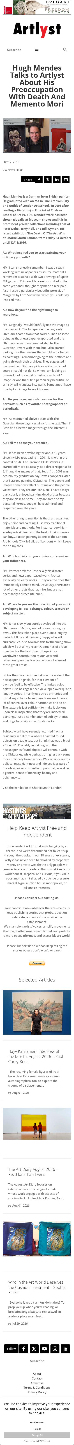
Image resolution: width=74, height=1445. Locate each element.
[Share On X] (48, 179)
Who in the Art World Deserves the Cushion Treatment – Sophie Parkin (37, 1287)
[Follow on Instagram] (54, 1348)
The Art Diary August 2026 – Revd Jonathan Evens (33, 1171)
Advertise (37, 1383)
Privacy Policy (37, 1392)
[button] (65, 49)
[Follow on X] (34, 1348)
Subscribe (14, 50)
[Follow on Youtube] (44, 1348)
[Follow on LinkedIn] (65, 1348)
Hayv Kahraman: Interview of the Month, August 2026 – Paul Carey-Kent (35, 1056)
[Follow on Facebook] (23, 1348)
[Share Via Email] (66, 179)
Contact (37, 1378)
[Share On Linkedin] (57, 179)
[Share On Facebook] (39, 179)
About (37, 1374)
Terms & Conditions (37, 1388)
